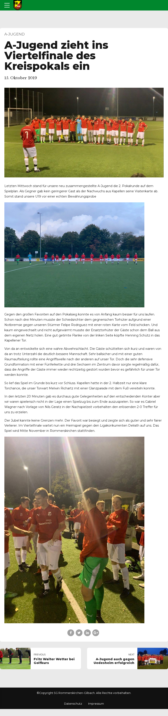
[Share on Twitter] (79, 632)
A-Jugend (14, 34)
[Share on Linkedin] (87, 632)
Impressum (96, 703)
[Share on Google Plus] (95, 632)
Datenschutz (73, 703)
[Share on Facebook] (70, 632)
